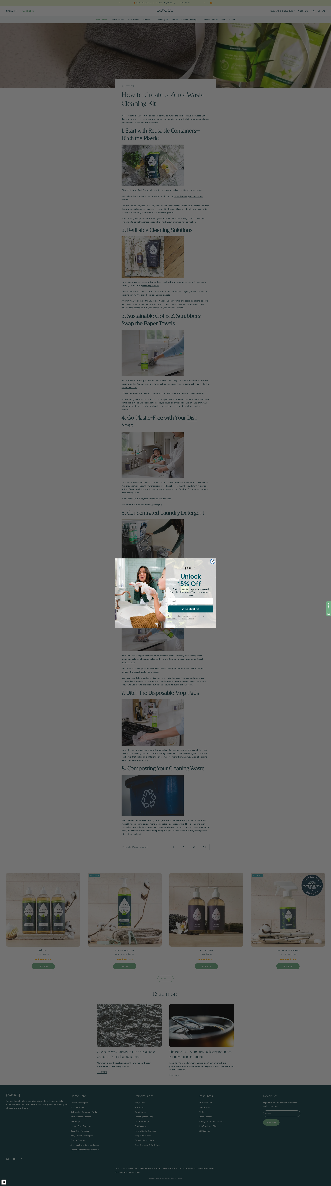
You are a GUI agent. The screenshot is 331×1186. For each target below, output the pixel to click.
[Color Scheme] (3, 1182)
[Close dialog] (212, 561)
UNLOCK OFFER (191, 609)
